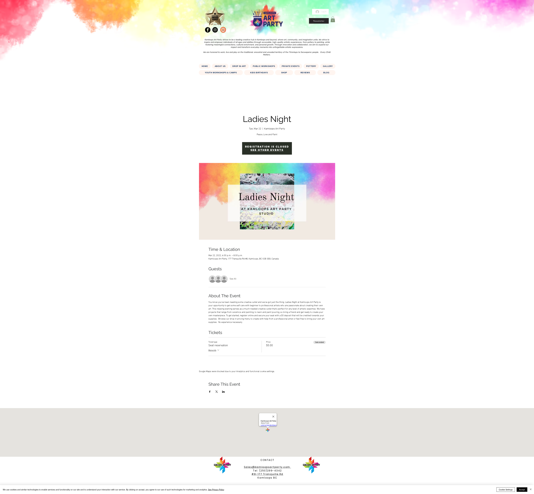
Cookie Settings (506, 489)
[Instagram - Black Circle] (215, 30)
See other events (267, 150)
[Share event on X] (216, 392)
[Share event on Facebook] (209, 392)
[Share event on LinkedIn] (223, 392)
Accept (522, 489)
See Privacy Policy (216, 489)
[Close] (530, 489)
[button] (319, 21)
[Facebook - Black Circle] (207, 30)
